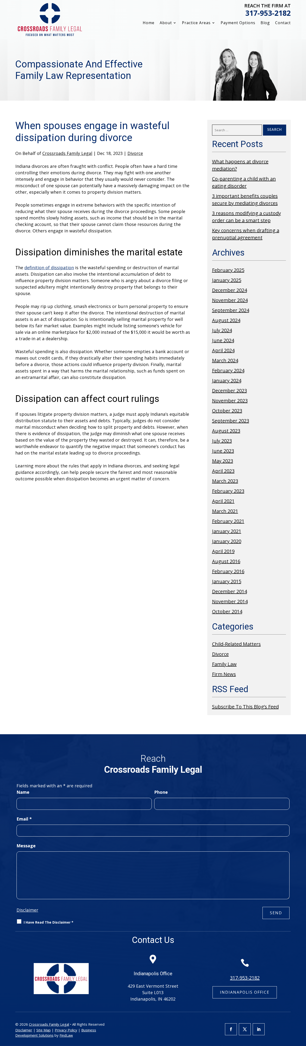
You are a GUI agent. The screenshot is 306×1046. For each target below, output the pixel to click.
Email (24, 819)
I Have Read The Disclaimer (48, 922)
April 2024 (223, 350)
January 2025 (226, 280)
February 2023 (228, 491)
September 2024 (230, 310)
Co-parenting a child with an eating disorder (244, 182)
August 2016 (226, 561)
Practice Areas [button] (196, 23)
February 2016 (228, 571)
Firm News (224, 674)
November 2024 (230, 300)
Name (22, 792)
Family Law (224, 664)
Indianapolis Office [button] (244, 992)
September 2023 (230, 420)
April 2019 (223, 551)
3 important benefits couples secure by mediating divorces (245, 199)
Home (148, 23)
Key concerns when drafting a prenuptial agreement (245, 234)
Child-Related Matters (236, 644)
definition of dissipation (49, 267)
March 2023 (225, 481)
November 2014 (230, 601)
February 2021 (228, 521)
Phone (161, 792)
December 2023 (229, 390)
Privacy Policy (66, 1030)
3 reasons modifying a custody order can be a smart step (246, 217)
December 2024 (229, 290)
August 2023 (226, 430)
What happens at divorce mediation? (240, 165)
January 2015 (226, 581)
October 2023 (227, 410)
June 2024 (223, 340)
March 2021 (225, 511)
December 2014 (229, 591)
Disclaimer (27, 910)
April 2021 (223, 501)
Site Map (43, 1030)
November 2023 (230, 400)
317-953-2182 (268, 13)
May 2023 (222, 461)
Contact (283, 23)
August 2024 (226, 320)
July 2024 (222, 330)
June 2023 (223, 451)
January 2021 (226, 531)
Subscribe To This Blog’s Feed (245, 706)
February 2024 (228, 370)
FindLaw (66, 1035)
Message (26, 846)
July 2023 (222, 441)
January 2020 (226, 541)
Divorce (135, 153)
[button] (301, 1011)
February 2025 (228, 270)
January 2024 (226, 380)
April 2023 (223, 471)
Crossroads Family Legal (67, 153)
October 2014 (227, 611)
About (166, 23)
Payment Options (238, 23)
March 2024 (225, 360)
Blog (265, 23)
